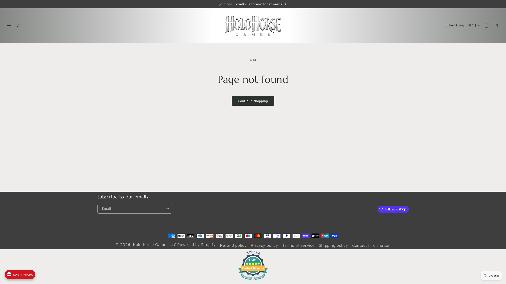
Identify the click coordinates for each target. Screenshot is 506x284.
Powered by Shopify (196, 244)
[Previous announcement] (8, 4)
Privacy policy (264, 245)
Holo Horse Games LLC (155, 244)
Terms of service (298, 245)
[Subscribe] (167, 209)
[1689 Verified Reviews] (253, 281)
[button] (8, 25)
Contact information (371, 245)
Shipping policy (333, 245)
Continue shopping (253, 101)
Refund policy (233, 245)
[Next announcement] (498, 4)
